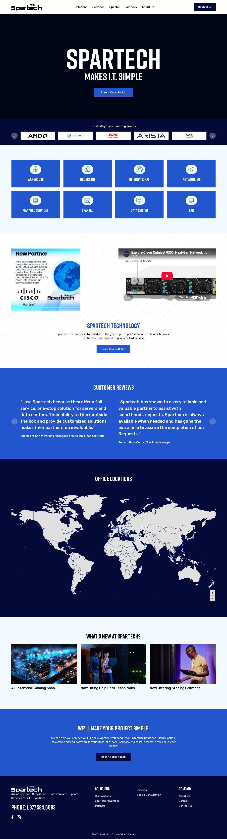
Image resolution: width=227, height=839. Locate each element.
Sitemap (132, 834)
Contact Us (205, 7)
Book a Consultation (113, 92)
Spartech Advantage (107, 800)
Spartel (114, 7)
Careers (183, 800)
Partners (130, 7)
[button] (14, 136)
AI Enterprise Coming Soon (33, 688)
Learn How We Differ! (113, 349)
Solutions (81, 7)
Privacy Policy (118, 834)
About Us (148, 7)
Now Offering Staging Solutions (175, 688)
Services (98, 7)
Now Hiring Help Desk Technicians (108, 688)
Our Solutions (103, 796)
